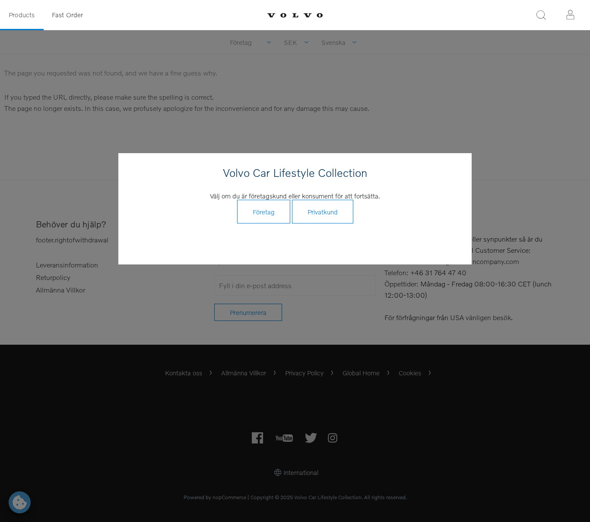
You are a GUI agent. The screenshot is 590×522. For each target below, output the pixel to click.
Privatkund (323, 212)
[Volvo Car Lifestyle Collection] (295, 15)
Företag (264, 212)
